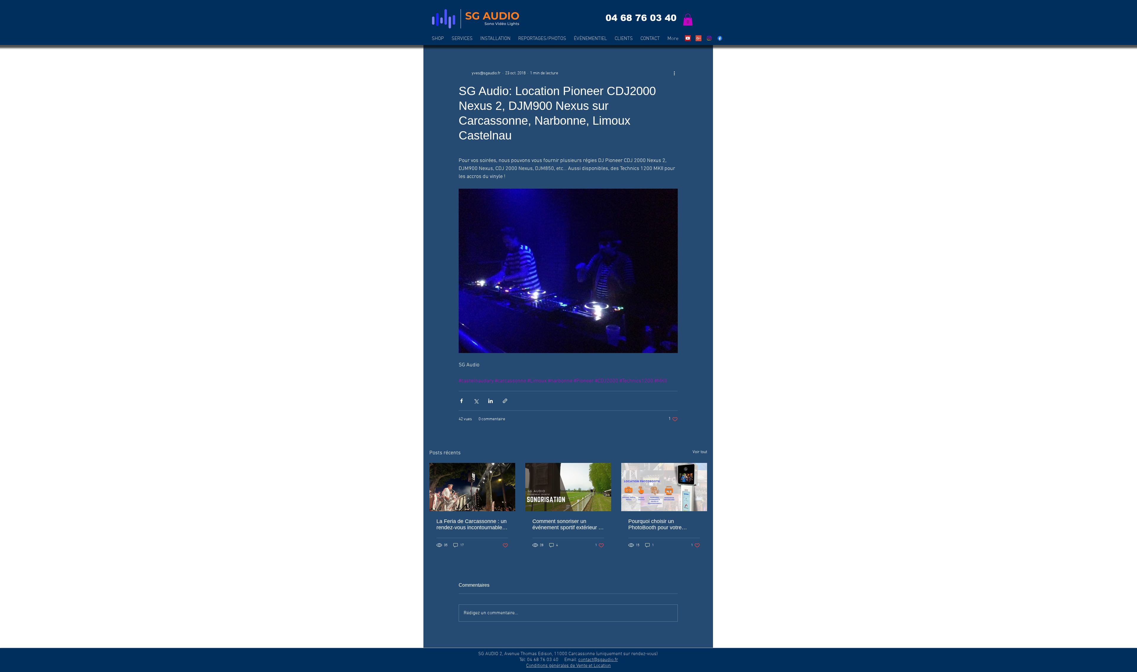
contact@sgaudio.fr (598, 660)
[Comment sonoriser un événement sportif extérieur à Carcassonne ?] (568, 487)
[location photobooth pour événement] (664, 487)
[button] (688, 20)
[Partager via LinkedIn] (490, 401)
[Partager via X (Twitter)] (476, 401)
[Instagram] (709, 38)
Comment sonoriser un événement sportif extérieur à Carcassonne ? (566, 524)
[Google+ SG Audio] (698, 38)
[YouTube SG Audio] (688, 38)
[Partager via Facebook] (461, 401)
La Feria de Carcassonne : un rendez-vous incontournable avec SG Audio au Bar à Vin (471, 524)
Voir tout (700, 452)
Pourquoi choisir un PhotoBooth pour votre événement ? (655, 524)
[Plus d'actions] (674, 73)
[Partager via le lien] (505, 401)
